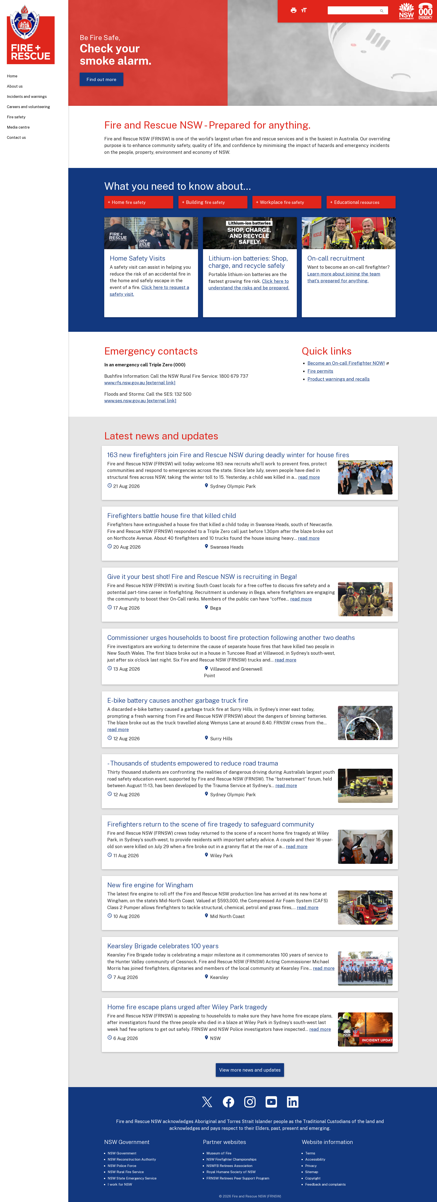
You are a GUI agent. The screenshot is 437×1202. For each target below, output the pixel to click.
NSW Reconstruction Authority (132, 1159)
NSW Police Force (122, 1166)
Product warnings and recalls (338, 379)
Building (205, 202)
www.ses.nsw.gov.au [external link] (140, 400)
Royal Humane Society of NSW (231, 1172)
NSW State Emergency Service (132, 1178)
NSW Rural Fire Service (126, 1172)
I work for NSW (120, 1184)
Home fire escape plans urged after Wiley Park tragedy (187, 1007)
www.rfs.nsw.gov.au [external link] (139, 382)
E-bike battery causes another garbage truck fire (177, 700)
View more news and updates (250, 1070)
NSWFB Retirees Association (229, 1166)
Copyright (312, 1178)
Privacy (311, 1166)
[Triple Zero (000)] (424, 11)
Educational (356, 202)
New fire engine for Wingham (150, 885)
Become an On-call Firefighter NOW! (346, 363)
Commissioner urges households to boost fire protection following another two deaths (231, 637)
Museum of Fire (218, 1153)
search (382, 11)
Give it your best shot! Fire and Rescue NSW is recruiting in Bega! (202, 576)
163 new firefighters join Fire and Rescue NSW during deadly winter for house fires (228, 455)
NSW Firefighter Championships (231, 1159)
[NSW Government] (406, 11)
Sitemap (311, 1172)
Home (12, 76)
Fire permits (320, 371)
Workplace (282, 202)
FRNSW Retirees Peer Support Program (237, 1178)
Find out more (101, 79)
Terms (310, 1153)
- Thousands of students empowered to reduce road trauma (192, 763)
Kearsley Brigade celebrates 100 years (162, 946)
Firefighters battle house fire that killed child (171, 515)
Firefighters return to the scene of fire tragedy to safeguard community (210, 824)
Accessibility (315, 1159)
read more (309, 477)
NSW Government (122, 1153)
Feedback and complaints (325, 1184)
